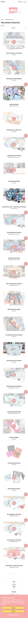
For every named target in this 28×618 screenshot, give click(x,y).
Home (2, 19)
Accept (13, 607)
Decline (13, 611)
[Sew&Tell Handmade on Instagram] (17, 594)
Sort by (2, 25)
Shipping (14, 586)
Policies (14, 584)
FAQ (14, 587)
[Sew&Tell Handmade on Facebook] (11, 594)
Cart (21, 1)
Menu (4, 1)
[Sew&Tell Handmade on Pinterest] (14, 594)
